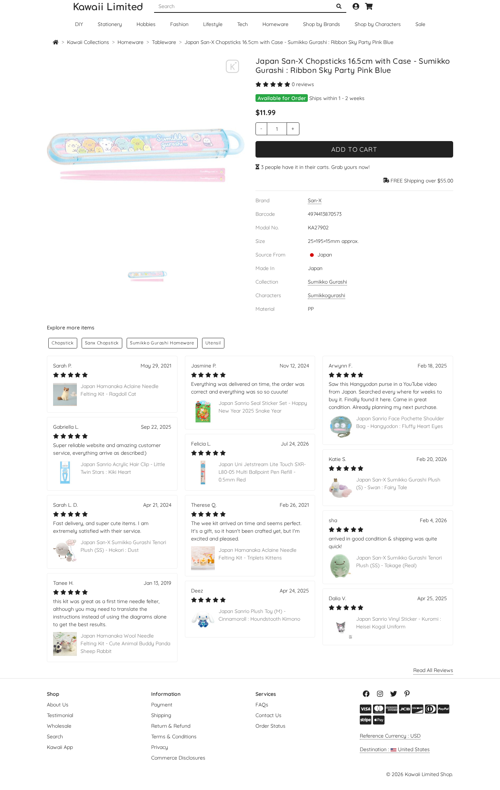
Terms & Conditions (174, 736)
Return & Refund (170, 726)
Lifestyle (213, 24)
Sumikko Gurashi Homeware (162, 343)
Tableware (164, 42)
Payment (161, 704)
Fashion (179, 24)
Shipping (161, 715)
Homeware (275, 24)
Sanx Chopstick (102, 343)
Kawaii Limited (108, 7)
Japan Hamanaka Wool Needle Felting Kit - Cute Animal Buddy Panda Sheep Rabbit (125, 643)
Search (55, 736)
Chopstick (63, 343)
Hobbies (146, 24)
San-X (314, 200)
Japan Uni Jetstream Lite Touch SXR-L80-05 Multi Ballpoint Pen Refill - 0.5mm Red (262, 472)
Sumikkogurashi (326, 295)
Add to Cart (354, 149)
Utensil (213, 343)
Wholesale (59, 726)
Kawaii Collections (88, 42)
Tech (242, 24)
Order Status (270, 726)
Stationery (110, 24)
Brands (321, 24)
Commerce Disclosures (178, 757)
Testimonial (60, 715)
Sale (420, 24)
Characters (378, 24)
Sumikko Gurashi (327, 281)
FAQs (261, 704)
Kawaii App (60, 747)
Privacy (159, 747)
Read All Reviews (433, 670)
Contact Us (268, 715)
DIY (79, 24)
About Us (57, 704)
